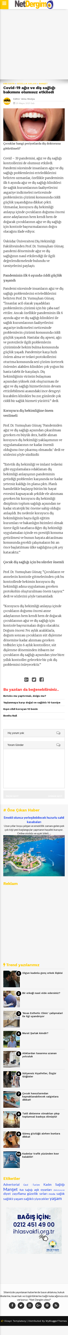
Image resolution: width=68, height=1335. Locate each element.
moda (52, 1193)
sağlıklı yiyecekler (36, 1199)
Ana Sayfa (9, 84)
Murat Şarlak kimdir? (35, 1033)
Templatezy (19, 1321)
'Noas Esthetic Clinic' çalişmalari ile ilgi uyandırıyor (42, 1015)
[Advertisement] (34, 44)
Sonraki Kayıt (55, 796)
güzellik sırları (27, 84)
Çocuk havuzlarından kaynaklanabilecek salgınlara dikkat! (40, 1096)
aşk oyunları (43, 1189)
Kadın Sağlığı (54, 1184)
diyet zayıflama (14, 1193)
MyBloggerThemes (56, 1321)
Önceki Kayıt (12, 796)
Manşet (43, 84)
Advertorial (11, 1184)
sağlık (60, 1193)
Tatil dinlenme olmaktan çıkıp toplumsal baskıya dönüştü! (41, 1115)
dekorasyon (59, 1190)
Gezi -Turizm (31, 1184)
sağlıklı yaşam (13, 1199)
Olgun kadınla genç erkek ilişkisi (42, 973)
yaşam (56, 1198)
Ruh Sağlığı (26, 1189)
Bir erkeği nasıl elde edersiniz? (41, 993)
